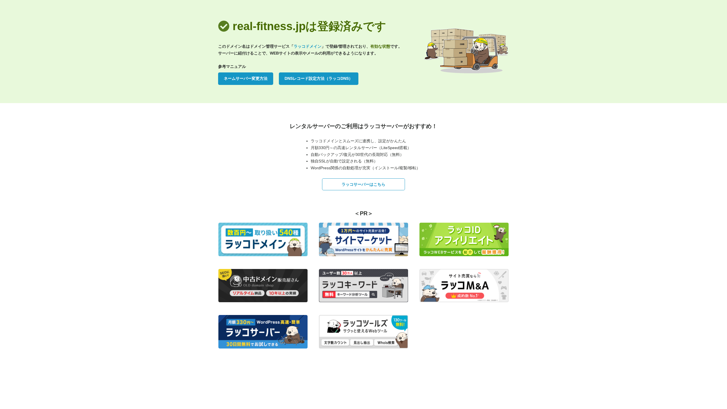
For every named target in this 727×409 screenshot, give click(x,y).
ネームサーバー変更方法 (246, 78)
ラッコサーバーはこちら (363, 184)
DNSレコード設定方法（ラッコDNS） (319, 78)
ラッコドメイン (307, 46)
